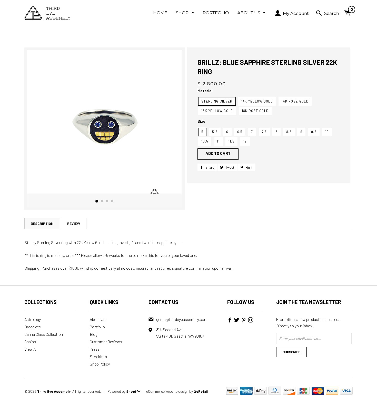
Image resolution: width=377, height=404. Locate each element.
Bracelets (32, 326)
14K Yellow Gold (257, 101)
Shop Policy (100, 363)
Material (205, 90)
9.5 (313, 132)
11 (218, 141)
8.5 (289, 132)
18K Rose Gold (255, 111)
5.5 (214, 132)
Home (160, 12)
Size (201, 121)
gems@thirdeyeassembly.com (181, 319)
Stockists (98, 356)
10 (327, 132)
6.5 (240, 132)
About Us (249, 12)
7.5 (264, 132)
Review (73, 223)
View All (30, 349)
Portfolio (216, 12)
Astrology (32, 319)
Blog (93, 334)
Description (42, 223)
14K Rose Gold (295, 101)
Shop (183, 12)
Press (95, 349)
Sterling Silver (217, 101)
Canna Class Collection (43, 334)
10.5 (204, 141)
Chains (30, 341)
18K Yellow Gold (217, 111)
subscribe (291, 352)
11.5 (231, 141)
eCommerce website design (167, 391)
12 (245, 141)
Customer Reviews (106, 341)
